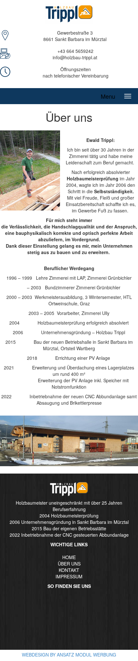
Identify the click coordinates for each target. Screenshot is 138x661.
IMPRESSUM (69, 576)
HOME (69, 557)
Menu (108, 96)
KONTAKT (69, 570)
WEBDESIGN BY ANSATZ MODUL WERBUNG (69, 654)
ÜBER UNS (69, 563)
